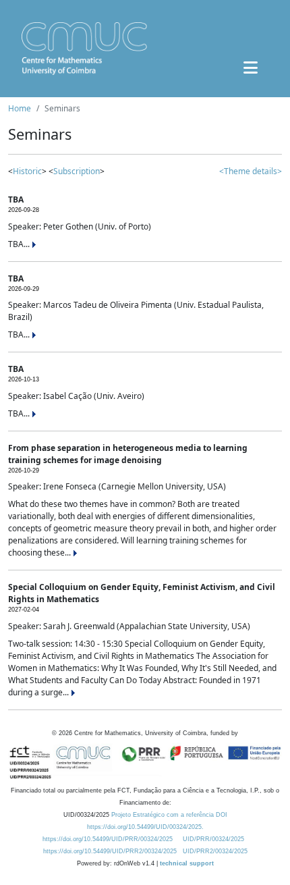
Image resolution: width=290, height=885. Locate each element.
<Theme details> (250, 171)
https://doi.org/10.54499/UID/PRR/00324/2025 (107, 839)
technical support (187, 863)
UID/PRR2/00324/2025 (215, 851)
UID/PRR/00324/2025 (213, 839)
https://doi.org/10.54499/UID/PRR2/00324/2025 (110, 851)
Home (19, 108)
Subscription (76, 171)
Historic (27, 171)
